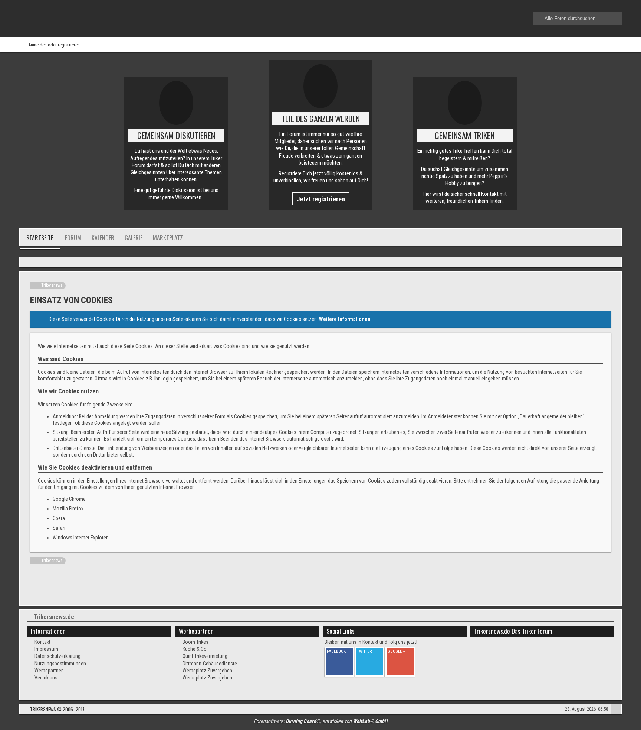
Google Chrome (69, 499)
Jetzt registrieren (320, 199)
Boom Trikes (195, 642)
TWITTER (364, 651)
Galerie (133, 237)
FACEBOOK (336, 651)
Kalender (103, 237)
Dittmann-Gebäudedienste (210, 663)
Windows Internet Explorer (80, 538)
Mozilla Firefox (68, 509)
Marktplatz (168, 237)
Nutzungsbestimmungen (60, 663)
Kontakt (42, 642)
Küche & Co (195, 649)
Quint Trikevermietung (205, 656)
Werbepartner (48, 671)
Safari (59, 528)
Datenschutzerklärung (57, 656)
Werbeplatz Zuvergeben (207, 671)
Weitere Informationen (345, 319)
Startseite (39, 237)
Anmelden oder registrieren (54, 45)
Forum (73, 237)
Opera (59, 518)
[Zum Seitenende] (613, 263)
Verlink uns (45, 678)
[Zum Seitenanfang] (616, 710)
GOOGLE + (396, 651)
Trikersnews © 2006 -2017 (57, 709)
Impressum (46, 649)
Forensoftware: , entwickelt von (321, 721)
